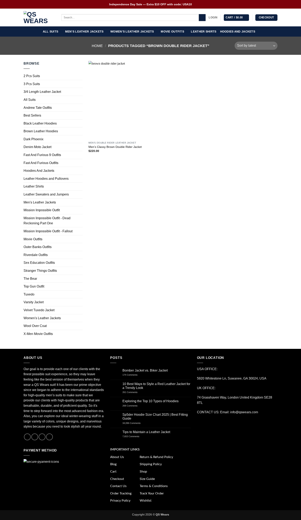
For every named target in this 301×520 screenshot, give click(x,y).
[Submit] (202, 17)
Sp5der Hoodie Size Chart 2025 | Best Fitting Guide (155, 416)
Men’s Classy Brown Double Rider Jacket (115, 146)
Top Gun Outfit (34, 286)
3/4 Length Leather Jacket (42, 92)
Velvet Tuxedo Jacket (39, 310)
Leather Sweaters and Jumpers (46, 194)
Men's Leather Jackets (40, 202)
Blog (113, 464)
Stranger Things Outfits (40, 270)
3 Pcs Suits (32, 84)
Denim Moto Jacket (37, 147)
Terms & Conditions (154, 486)
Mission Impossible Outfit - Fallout (48, 231)
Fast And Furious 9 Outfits (42, 155)
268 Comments (134, 405)
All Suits (50, 31)
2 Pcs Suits (32, 76)
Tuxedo (29, 294)
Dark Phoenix (33, 139)
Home (97, 46)
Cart (113, 471)
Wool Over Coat (35, 326)
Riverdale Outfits (36, 255)
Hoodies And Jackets (237, 31)
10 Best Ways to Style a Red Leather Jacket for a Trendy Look (156, 386)
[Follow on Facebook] (27, 437)
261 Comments (133, 392)
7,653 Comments (134, 436)
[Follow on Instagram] (34, 437)
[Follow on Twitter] (42, 437)
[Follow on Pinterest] (49, 437)
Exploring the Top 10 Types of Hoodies (150, 401)
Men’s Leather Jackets (84, 31)
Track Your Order (152, 493)
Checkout (117, 479)
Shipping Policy (151, 464)
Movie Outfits (172, 31)
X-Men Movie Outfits (38, 334)
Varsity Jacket (34, 302)
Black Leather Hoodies (40, 123)
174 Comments (133, 375)
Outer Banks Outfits (38, 247)
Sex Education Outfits (39, 263)
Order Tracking (120, 493)
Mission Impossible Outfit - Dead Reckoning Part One (47, 220)
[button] (213, 17)
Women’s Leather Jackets (132, 31)
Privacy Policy (120, 500)
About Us (117, 457)
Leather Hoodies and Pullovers (46, 178)
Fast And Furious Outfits (41, 163)
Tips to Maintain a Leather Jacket (146, 432)
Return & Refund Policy (156, 457)
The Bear (30, 278)
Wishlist (146, 500)
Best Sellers (32, 115)
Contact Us (118, 486)
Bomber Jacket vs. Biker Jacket (145, 370)
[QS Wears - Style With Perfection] (39, 17)
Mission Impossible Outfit (42, 210)
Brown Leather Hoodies (41, 131)
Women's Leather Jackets (42, 318)
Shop (143, 471)
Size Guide (147, 479)
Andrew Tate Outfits (38, 107)
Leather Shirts (203, 31)
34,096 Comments (135, 423)
